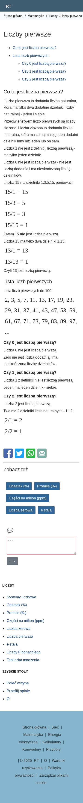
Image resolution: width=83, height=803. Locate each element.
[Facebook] (8, 456)
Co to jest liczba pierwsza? (34, 48)
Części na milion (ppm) (27, 498)
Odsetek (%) (19, 486)
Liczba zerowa (21, 510)
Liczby (53, 16)
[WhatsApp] (31, 456)
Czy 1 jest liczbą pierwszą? (44, 71)
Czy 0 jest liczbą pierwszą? (44, 63)
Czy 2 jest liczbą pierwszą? (44, 79)
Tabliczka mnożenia (23, 660)
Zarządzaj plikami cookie (52, 779)
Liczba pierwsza (20, 636)
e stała (46, 510)
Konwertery (31, 749)
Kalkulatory (52, 742)
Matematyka (36, 16)
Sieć (55, 727)
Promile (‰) (47, 486)
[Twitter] (20, 456)
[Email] (42, 456)
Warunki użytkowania (43, 764)
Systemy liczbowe (21, 597)
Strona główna (12, 16)
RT (8, 6)
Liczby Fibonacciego (24, 652)
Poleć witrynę (18, 683)
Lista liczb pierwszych (30, 56)
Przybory (53, 749)
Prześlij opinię (18, 691)
